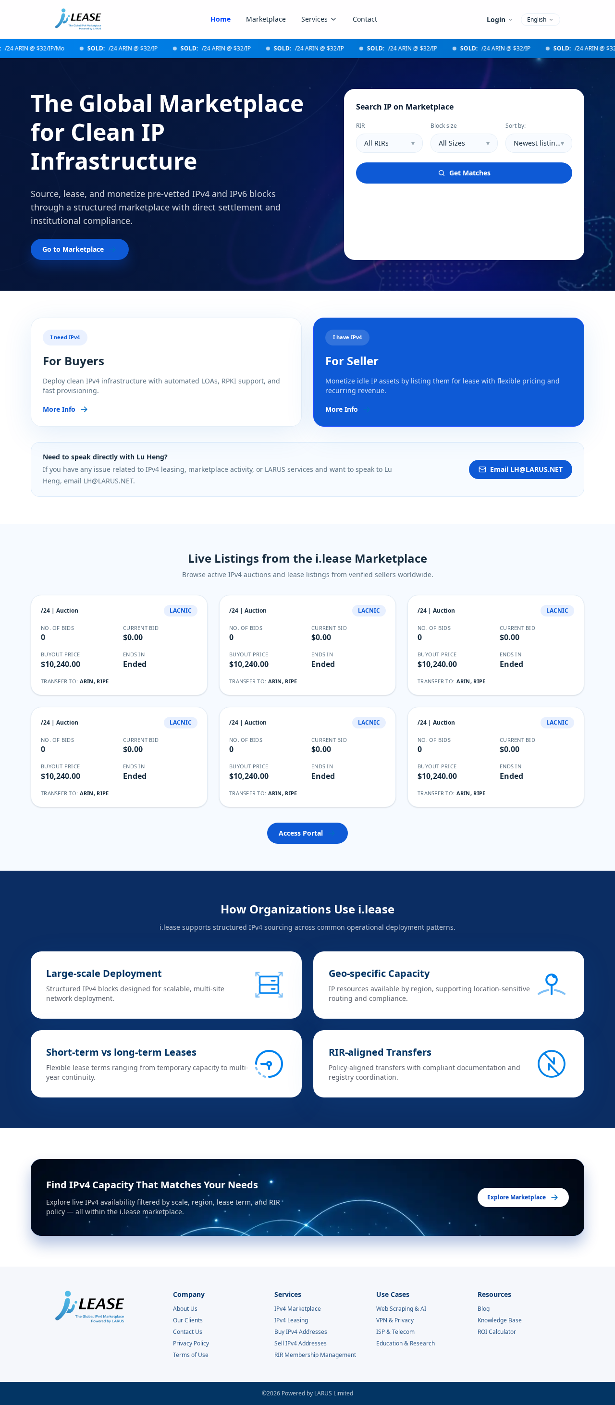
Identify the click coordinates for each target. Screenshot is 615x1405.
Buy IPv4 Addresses (300, 1332)
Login (496, 19)
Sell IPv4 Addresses (300, 1343)
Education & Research (405, 1343)
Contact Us (187, 1332)
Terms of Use (191, 1355)
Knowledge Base (500, 1320)
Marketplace (266, 19)
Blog (484, 1309)
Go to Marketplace (73, 249)
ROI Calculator (497, 1332)
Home (220, 19)
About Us (185, 1309)
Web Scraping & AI (401, 1309)
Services (314, 19)
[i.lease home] (78, 19)
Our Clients (188, 1320)
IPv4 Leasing (291, 1320)
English (536, 19)
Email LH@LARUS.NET (526, 469)
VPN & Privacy (395, 1320)
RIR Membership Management (315, 1355)
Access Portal (301, 833)
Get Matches (470, 172)
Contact (365, 19)
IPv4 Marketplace (297, 1309)
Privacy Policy (191, 1343)
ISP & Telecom (395, 1332)
